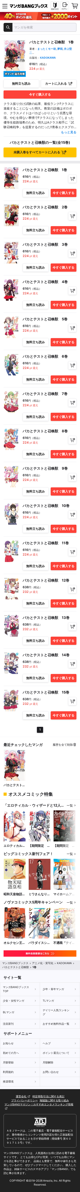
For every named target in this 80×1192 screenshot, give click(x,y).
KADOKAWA (48, 57)
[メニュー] (5, 6)
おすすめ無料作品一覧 (56, 1023)
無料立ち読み (21, 83)
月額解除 (48, 1062)
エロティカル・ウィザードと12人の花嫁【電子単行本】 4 (15, 846)
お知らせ (8, 1043)
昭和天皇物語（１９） (13, 894)
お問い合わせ (51, 1072)
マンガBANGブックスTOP (16, 989)
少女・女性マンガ (13, 1000)
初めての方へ (11, 1052)
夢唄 (60, 48)
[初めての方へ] (54, 6)
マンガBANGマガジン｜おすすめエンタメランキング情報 (38, 1104)
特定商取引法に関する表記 (48, 1096)
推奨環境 (8, 1081)
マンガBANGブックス (15, 963)
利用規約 (8, 1072)
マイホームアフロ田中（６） (64, 894)
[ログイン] (64, 5)
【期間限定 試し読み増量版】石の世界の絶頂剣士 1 (39, 846)
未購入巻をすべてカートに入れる (37, 152)
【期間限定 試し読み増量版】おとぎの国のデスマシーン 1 (64, 846)
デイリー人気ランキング (56, 1012)
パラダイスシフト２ (39, 943)
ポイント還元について (56, 1052)
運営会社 (21, 1096)
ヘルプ (47, 1043)
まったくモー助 (46, 48)
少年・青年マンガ (53, 989)
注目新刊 (8, 1023)
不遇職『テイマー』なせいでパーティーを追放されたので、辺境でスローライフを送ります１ (64, 943)
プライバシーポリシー (24, 1100)
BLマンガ (8, 1012)
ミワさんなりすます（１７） (39, 894)
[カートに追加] (72, 179)
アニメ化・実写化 (42, 963)
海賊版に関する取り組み (54, 1100)
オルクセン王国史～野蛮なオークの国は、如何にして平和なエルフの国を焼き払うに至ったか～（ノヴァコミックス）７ (14, 943)
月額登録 (8, 1062)
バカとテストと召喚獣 (14, 785)
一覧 (70, 805)
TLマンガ (48, 1000)
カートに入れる (56, 83)
